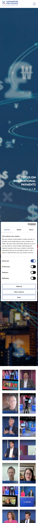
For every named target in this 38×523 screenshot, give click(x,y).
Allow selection (19, 292)
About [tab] (31, 229)
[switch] (33, 266)
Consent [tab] (7, 229)
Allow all (19, 286)
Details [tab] (19, 229)
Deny (19, 297)
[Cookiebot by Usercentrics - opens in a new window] (28, 224)
